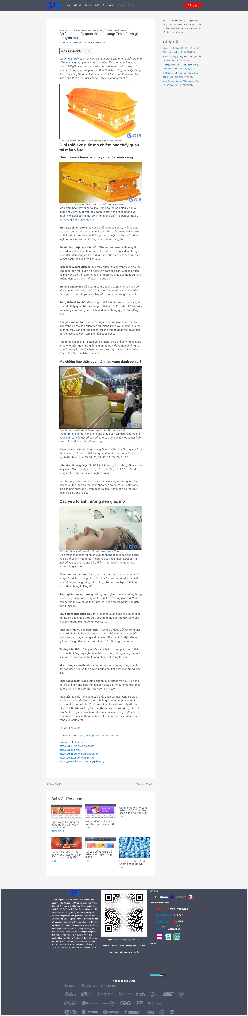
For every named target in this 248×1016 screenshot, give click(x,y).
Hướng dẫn (100, 5)
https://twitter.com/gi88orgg (76, 757)
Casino (121, 5)
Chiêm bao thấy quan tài (74, 58)
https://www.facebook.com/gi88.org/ (81, 761)
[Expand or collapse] (88, 51)
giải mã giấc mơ (98, 42)
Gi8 (68, 5)
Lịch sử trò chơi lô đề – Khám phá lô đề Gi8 (133, 862)
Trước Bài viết (54, 784)
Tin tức (131, 5)
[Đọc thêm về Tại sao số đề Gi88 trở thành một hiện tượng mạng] (100, 843)
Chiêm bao (64, 42)
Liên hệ (77, 5)
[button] (193, 5)
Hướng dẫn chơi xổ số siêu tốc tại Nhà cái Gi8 (99, 823)
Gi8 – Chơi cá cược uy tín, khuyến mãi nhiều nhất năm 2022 (92, 735)
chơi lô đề (77, 433)
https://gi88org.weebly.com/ (76, 746)
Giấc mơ (86, 42)
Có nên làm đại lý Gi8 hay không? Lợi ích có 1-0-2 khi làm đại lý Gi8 (66, 855)
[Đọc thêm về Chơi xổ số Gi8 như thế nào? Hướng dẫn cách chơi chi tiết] (66, 811)
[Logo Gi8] (75, 893)
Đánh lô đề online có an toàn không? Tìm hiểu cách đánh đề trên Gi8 (133, 810)
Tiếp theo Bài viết (145, 784)
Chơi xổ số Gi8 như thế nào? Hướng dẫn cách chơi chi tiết (65, 824)
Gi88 (61, 30)
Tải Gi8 (88, 5)
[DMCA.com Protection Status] (158, 975)
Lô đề (121, 946)
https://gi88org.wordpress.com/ (78, 753)
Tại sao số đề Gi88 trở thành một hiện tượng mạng (98, 854)
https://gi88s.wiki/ (70, 749)
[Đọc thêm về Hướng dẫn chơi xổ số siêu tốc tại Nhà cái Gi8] (100, 811)
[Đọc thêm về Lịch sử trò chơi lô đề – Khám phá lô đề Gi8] (134, 847)
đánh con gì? (76, 42)
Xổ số (111, 5)
